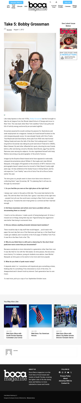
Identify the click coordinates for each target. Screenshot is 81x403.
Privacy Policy (65, 376)
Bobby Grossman (36, 119)
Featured (33, 307)
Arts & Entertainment (12, 307)
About (65, 378)
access (9, 30)
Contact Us (65, 383)
